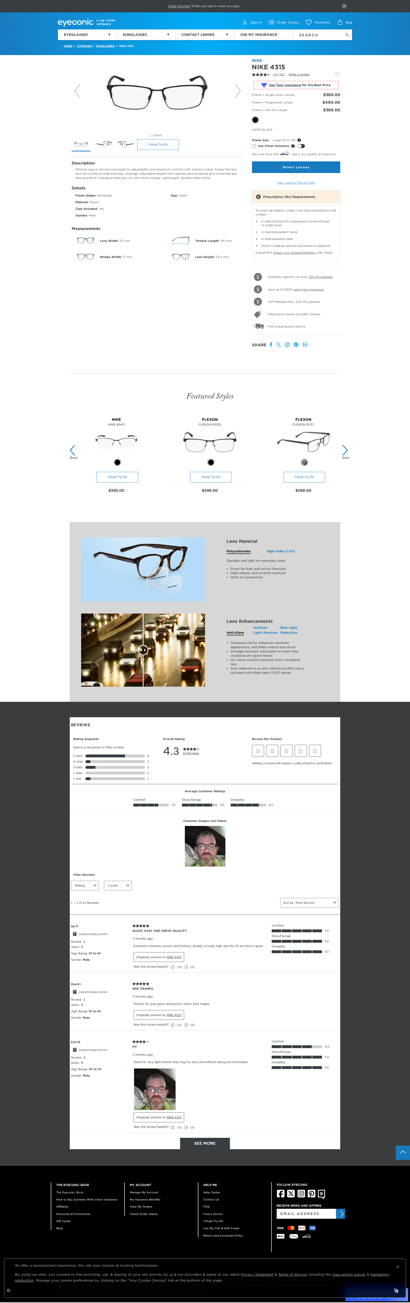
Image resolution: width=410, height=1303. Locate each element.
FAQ (206, 1206)
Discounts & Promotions (73, 1214)
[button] (318, 22)
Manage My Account (144, 1192)
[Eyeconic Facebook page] (280, 1196)
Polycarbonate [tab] (239, 551)
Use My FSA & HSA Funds (221, 1228)
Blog (59, 1228)
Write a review (299, 74)
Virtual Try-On (158, 144)
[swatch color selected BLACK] (211, 462)
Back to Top (403, 1153)
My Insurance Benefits (145, 1199)
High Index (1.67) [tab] (281, 551)
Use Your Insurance (285, 85)
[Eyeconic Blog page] (321, 1198)
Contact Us (211, 1199)
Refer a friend (194, 6)
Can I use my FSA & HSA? (296, 182)
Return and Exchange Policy (223, 1235)
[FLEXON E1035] (209, 456)
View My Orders (141, 1206)
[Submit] (341, 1214)
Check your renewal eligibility (295, 252)
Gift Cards (63, 1221)
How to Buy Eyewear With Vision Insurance (86, 1199)
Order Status (288, 22)
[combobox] (314, 34)
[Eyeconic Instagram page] (301, 1196)
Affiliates (62, 1206)
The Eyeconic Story (70, 1192)
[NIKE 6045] (116, 456)
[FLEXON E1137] (303, 456)
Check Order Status (144, 1214)
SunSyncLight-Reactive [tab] (265, 630)
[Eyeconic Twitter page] (291, 1196)
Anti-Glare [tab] (235, 632)
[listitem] (271, 345)
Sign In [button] (256, 22)
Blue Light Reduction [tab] (289, 630)
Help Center (211, 1192)
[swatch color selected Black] (117, 462)
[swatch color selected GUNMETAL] (304, 462)
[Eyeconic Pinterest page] (312, 1196)
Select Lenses (296, 167)
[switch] (301, 146)
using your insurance (308, 289)
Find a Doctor (213, 1214)
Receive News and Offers (298, 1205)
